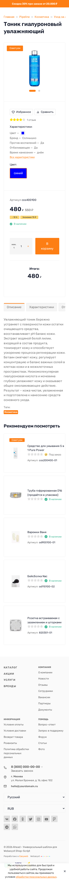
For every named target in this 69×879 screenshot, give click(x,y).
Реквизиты (10, 743)
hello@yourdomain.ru (24, 786)
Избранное (23, 112)
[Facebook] (15, 819)
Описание (14, 307)
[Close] (63, 871)
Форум (42, 736)
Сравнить (47, 112)
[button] (32, 91)
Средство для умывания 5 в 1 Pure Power (45, 448)
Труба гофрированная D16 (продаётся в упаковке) (44, 493)
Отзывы (43, 684)
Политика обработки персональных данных (16, 753)
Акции (9, 673)
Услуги (9, 679)
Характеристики (41, 307)
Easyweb (23, 856)
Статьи (42, 743)
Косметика (10, 412)
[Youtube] (46, 819)
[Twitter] (30, 819)
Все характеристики (22, 157)
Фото (41, 749)
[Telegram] (7, 827)
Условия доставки (15, 730)
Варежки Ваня (36, 532)
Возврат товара (13, 736)
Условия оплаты (14, 724)
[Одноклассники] (23, 819)
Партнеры (44, 703)
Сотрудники (45, 690)
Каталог (10, 667)
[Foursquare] (54, 819)
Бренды (10, 686)
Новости (43, 678)
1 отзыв (31, 119)
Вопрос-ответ (47, 724)
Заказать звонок (22, 770)
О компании (45, 672)
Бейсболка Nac (37, 576)
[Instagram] (38, 819)
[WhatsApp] (15, 827)
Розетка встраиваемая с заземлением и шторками (44, 620)
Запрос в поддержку (50, 730)
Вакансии (44, 697)
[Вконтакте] (7, 819)
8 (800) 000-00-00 (25, 767)
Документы (45, 709)
